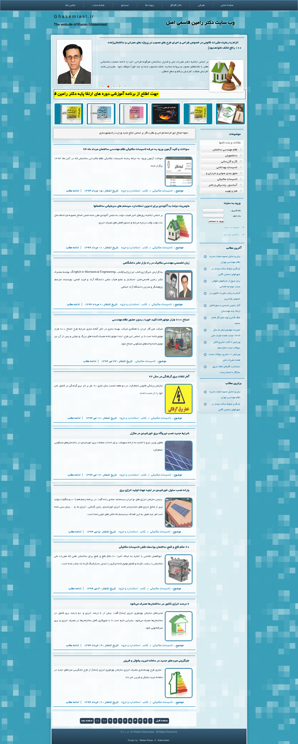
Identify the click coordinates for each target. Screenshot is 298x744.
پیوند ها (149, 5)
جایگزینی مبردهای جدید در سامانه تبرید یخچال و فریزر (156, 660)
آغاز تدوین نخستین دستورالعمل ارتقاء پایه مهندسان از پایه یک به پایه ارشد (193, 42)
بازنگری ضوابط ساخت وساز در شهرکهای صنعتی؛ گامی (225, 272)
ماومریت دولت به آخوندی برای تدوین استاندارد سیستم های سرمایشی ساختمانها (141, 206)
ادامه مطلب (73, 191)
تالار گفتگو (176, 5)
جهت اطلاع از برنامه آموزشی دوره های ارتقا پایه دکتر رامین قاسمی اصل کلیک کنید (106, 94)
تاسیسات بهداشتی (226, 167)
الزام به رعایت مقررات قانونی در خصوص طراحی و (224, 296)
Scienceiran (163, 740)
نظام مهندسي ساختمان (225, 149)
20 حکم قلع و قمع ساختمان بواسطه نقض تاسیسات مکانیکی (154, 547)
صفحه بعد (86, 720)
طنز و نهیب (231, 191)
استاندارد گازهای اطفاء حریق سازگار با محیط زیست (226, 369)
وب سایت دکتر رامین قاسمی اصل (200, 23)
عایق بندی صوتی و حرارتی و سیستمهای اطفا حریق (224, 174)
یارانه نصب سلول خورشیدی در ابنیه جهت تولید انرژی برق (154, 490)
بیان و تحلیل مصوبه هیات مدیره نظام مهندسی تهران (224, 259)
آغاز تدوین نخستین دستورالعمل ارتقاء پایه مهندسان (224, 308)
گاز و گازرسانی (229, 161)
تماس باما (70, 5)
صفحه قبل (161, 720)
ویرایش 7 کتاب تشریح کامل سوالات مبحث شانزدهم (226, 345)
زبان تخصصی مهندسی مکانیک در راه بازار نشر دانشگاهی (156, 263)
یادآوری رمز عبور (231, 235)
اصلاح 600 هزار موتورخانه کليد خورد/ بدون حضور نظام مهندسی (150, 320)
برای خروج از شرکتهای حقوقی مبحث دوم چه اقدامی (226, 284)
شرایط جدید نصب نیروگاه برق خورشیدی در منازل (159, 433)
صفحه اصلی (227, 5)
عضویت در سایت (231, 227)
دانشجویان (231, 155)
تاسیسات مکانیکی (227, 179)
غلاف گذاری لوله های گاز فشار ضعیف (225, 320)
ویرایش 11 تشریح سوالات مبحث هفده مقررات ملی (224, 357)
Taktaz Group (146, 740)
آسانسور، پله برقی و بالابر (223, 185)
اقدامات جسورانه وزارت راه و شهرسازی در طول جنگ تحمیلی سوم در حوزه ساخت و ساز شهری (138, 133)
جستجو (125, 5)
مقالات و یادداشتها (230, 142)
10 (104, 720)
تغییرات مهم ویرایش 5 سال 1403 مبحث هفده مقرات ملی (225, 333)
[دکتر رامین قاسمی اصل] (74, 84)
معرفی (201, 5)
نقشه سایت (98, 5)
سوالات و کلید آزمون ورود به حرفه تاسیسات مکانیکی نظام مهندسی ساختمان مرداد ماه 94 (136, 149)
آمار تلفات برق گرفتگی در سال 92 (169, 376)
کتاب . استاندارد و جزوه (134, 191)
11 (97, 720)
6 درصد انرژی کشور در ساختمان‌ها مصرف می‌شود (159, 604)
